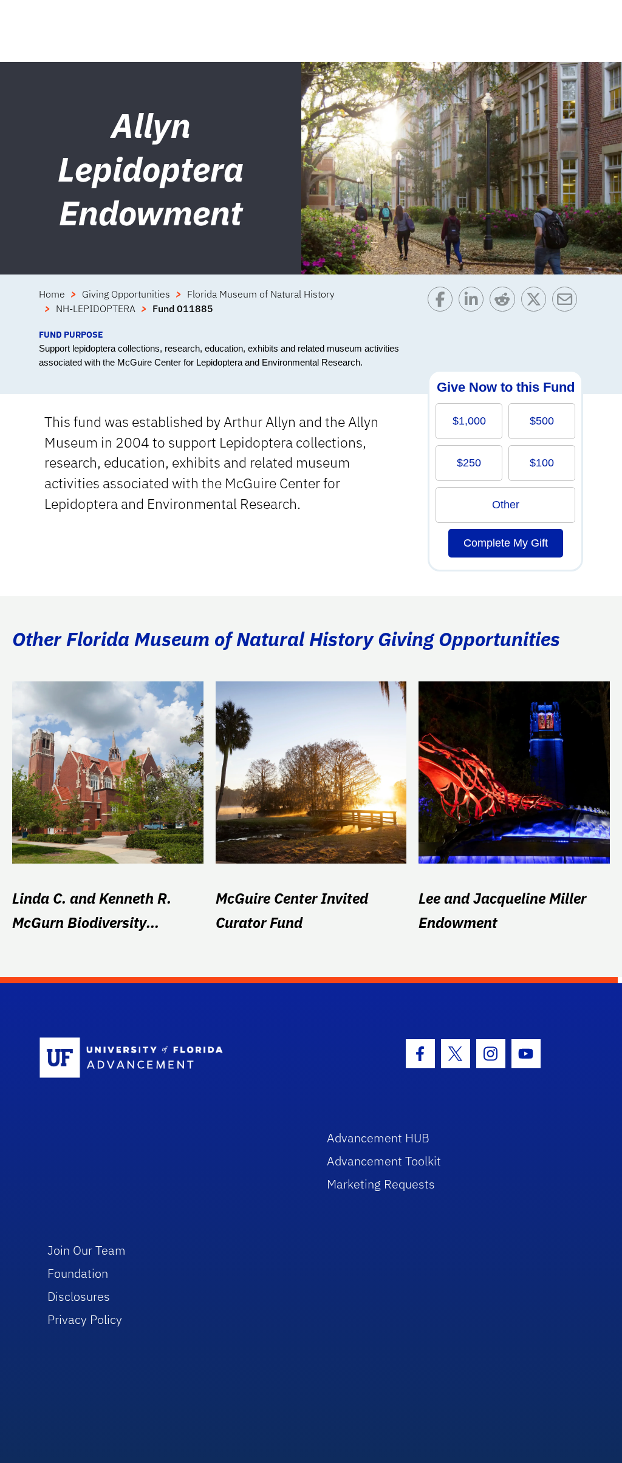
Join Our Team (86, 1250)
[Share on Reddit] (505, 307)
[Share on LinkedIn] (474, 307)
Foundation (77, 1273)
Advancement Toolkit (384, 1161)
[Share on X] (536, 307)
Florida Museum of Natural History (261, 294)
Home (52, 294)
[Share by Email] (567, 307)
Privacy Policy (84, 1319)
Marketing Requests (381, 1184)
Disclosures (78, 1296)
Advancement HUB (378, 1138)
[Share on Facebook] (443, 307)
